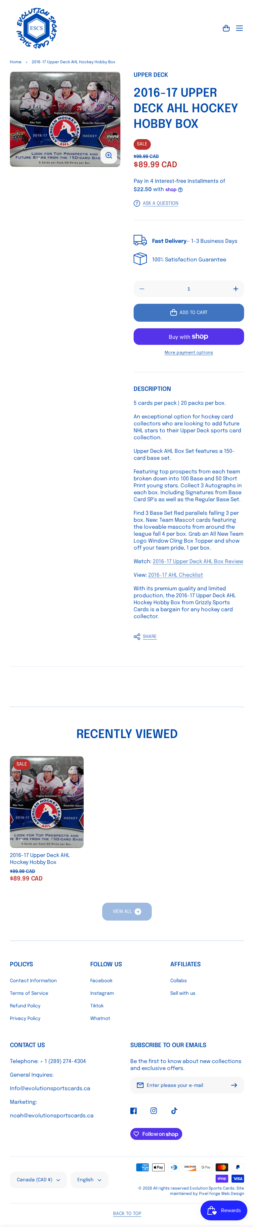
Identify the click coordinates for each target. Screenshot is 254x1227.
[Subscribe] (236, 1085)
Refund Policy (25, 1006)
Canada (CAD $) (34, 1180)
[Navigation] (239, 28)
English (85, 1180)
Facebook (101, 981)
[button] (185, 636)
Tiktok (97, 1006)
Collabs (178, 981)
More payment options (189, 353)
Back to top (127, 1213)
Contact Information (33, 981)
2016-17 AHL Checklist (175, 575)
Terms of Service (29, 993)
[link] (127, 912)
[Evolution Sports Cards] (36, 28)
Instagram (102, 993)
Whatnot (100, 1018)
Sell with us (182, 993)
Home (15, 62)
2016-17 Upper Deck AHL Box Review (198, 561)
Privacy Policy (25, 1018)
